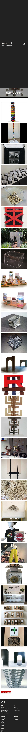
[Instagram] (2, 702)
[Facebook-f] (4, 702)
